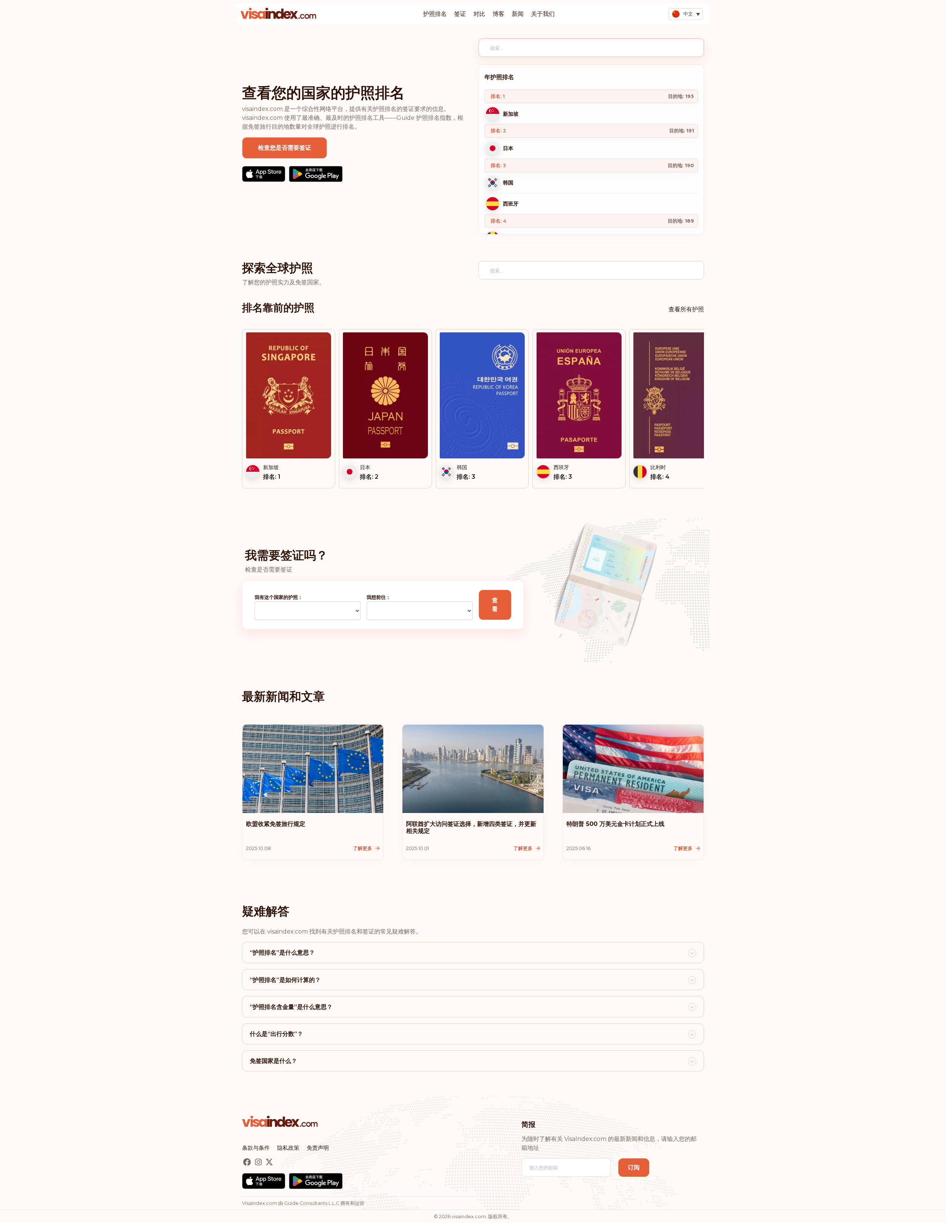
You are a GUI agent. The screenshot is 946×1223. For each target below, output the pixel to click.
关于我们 (543, 13)
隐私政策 (288, 1147)
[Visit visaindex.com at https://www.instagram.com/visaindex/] (259, 1162)
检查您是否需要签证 (284, 147)
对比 (479, 13)
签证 (460, 13)
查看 (495, 605)
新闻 (518, 13)
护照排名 (435, 13)
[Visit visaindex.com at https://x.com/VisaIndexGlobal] (269, 1162)
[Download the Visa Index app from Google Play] (316, 174)
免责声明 (318, 1147)
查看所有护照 (686, 309)
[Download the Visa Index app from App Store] (263, 174)
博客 (498, 13)
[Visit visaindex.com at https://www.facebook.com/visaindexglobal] (247, 1162)
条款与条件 (256, 1147)
